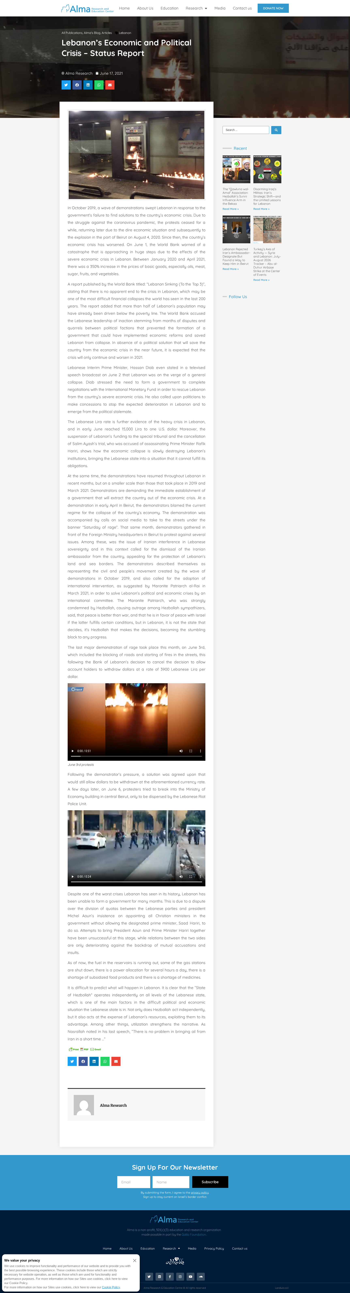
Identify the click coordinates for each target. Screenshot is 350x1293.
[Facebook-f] (170, 1277)
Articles (107, 33)
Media (220, 8)
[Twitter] (149, 1277)
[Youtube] (190, 1277)
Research (194, 8)
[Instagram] (180, 1277)
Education (169, 8)
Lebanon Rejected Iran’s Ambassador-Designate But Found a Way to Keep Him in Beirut (236, 256)
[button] (66, 84)
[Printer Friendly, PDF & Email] (85, 1049)
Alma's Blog (92, 33)
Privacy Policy (214, 1248)
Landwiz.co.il (281, 1287)
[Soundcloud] (201, 1277)
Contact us (242, 8)
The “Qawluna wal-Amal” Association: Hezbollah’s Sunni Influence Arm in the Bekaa (236, 196)
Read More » (231, 208)
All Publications (72, 33)
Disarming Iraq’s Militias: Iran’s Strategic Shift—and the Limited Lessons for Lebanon (267, 196)
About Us (145, 8)
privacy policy (200, 1192)
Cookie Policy (111, 1287)
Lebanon (125, 33)
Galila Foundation (194, 1234)
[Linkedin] (159, 1277)
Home (124, 8)
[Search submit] (276, 130)
